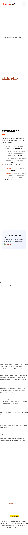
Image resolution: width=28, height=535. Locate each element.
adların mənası (2, 514)
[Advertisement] (14, 22)
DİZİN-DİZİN (10, 78)
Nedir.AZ (11, 503)
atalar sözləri (2, 511)
